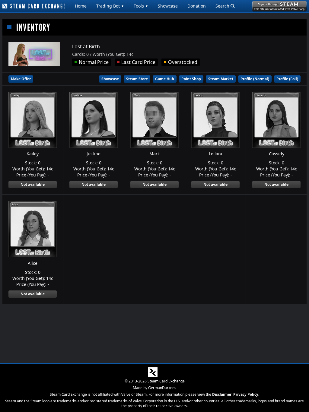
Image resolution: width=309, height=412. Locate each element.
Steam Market (220, 78)
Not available (33, 184)
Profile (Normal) (255, 78)
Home (81, 6)
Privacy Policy (245, 394)
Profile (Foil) (287, 78)
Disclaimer (221, 394)
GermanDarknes (162, 387)
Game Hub (164, 78)
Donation (196, 6)
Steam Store (137, 78)
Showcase (168, 6)
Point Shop (191, 78)
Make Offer (21, 78)
